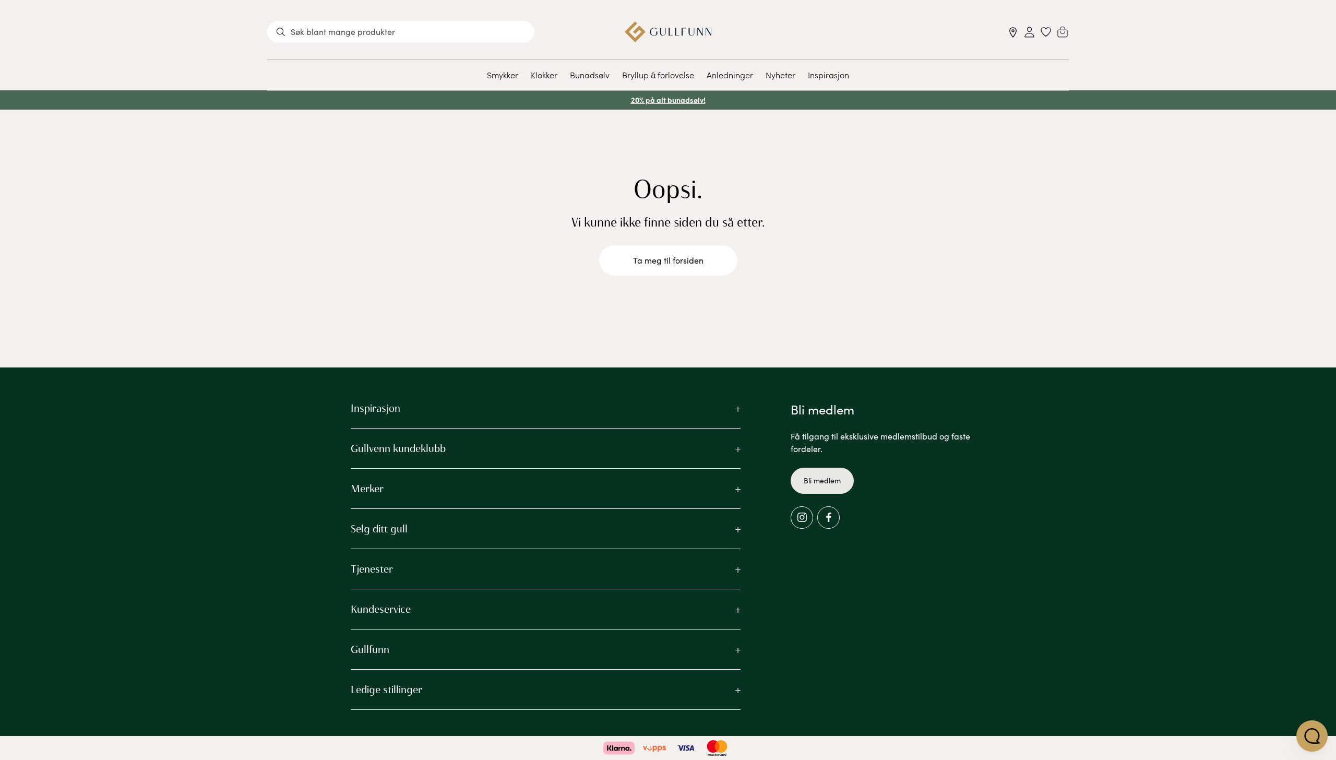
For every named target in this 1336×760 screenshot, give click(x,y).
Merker (367, 488)
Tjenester (372, 569)
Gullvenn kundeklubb (398, 448)
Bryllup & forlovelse (658, 74)
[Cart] (1062, 32)
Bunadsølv (590, 74)
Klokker (544, 74)
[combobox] (400, 32)
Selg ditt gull (379, 528)
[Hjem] (668, 31)
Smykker (502, 74)
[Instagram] (801, 517)
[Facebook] (828, 517)
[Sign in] (1029, 32)
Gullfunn (370, 649)
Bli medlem (822, 480)
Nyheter (780, 74)
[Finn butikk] (1013, 32)
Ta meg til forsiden (668, 260)
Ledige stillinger (386, 689)
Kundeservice (381, 609)
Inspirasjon (828, 74)
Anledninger (730, 74)
